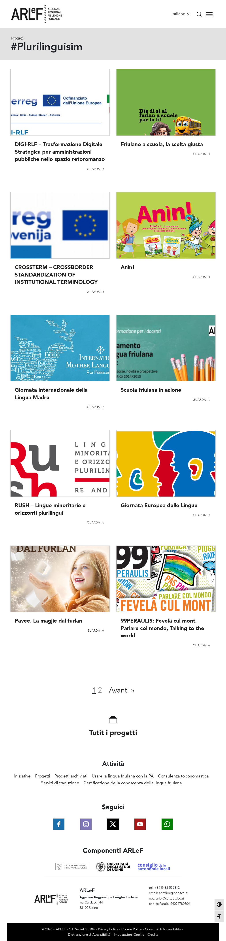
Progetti (42, 776)
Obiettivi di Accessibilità (163, 929)
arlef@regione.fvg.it (173, 893)
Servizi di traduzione (60, 783)
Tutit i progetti (113, 733)
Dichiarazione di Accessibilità (89, 934)
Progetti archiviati (71, 776)
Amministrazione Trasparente (170, 909)
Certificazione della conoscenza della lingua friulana (133, 783)
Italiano (178, 14)
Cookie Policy (131, 929)
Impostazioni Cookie (129, 934)
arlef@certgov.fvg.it (170, 898)
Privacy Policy (108, 929)
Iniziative (22, 776)
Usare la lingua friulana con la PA (123, 776)
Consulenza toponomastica (183, 776)
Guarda (94, 169)
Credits (152, 934)
